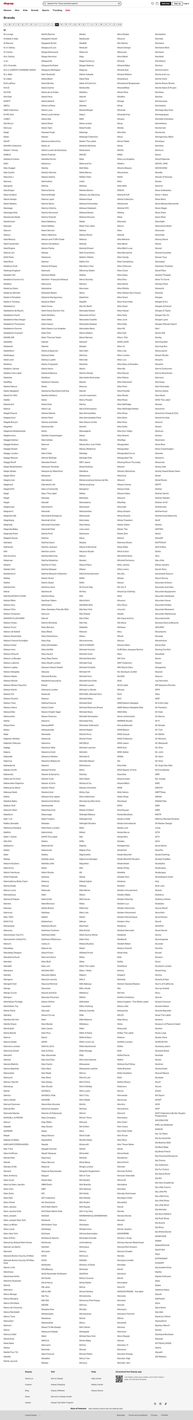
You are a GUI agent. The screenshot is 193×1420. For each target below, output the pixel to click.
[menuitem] (7, 10)
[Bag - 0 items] (157, 3)
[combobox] (82, 3)
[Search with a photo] (119, 3)
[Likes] (152, 3)
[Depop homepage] (9, 3)
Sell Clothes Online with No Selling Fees (106, 1409)
